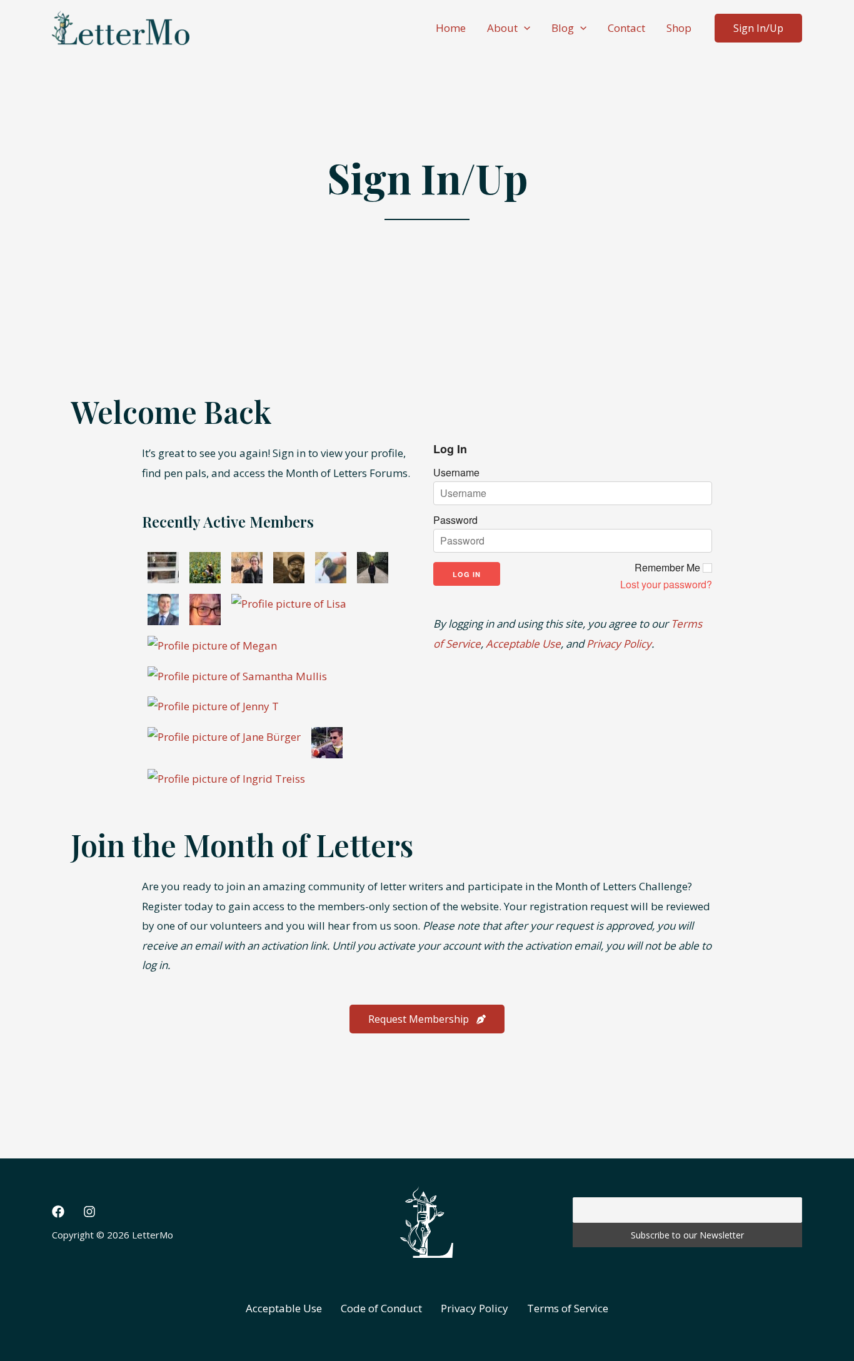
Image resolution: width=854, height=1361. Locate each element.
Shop (678, 28)
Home (451, 28)
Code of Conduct (381, 1308)
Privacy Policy (618, 643)
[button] (524, 28)
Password (455, 520)
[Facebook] (58, 1211)
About (502, 28)
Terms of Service (567, 1308)
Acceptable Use (523, 643)
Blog (562, 28)
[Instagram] (89, 1211)
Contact (626, 28)
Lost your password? (666, 584)
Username (456, 472)
